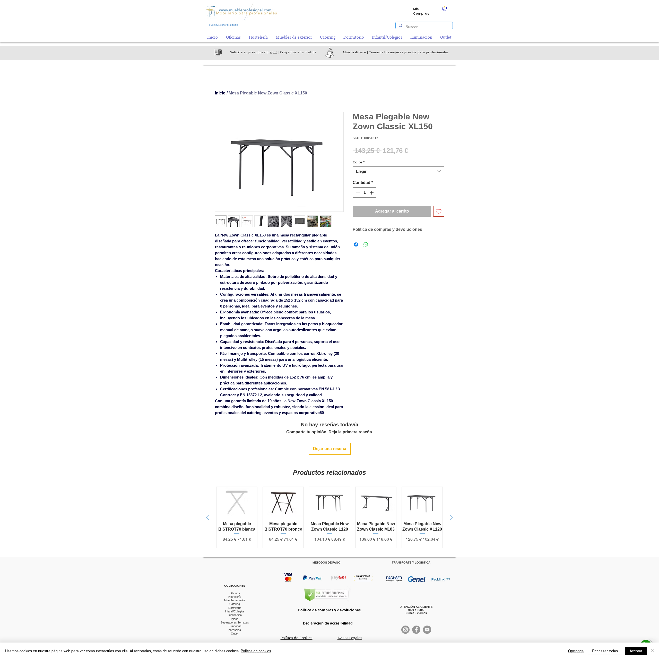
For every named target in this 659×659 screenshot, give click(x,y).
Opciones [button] (576, 650)
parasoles (235, 629)
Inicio (220, 93)
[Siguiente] (451, 517)
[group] (329, 517)
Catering (234, 603)
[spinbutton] (364, 192)
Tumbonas (234, 626)
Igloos (234, 618)
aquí (273, 52)
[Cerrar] (653, 651)
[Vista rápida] (236, 502)
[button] (444, 8)
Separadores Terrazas (235, 622)
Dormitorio (234, 607)
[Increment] (372, 192)
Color (359, 162)
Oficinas (235, 593)
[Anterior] (207, 517)
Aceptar (636, 650)
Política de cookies (256, 650)
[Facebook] (416, 630)
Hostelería (234, 596)
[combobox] (398, 171)
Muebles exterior (234, 600)
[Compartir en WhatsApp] (366, 244)
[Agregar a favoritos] (438, 211)
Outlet (234, 633)
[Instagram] (405, 630)
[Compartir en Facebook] (356, 244)
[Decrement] (357, 192)
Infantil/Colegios (235, 611)
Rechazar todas (605, 650)
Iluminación (235, 615)
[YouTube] (427, 630)
